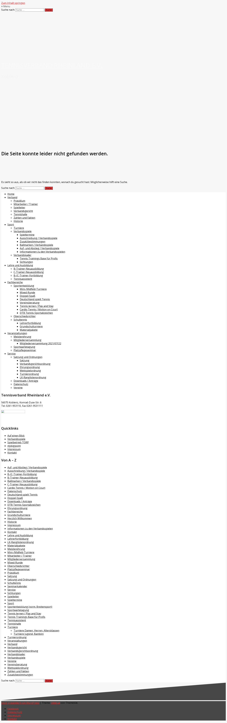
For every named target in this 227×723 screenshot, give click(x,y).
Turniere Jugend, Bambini (29, 634)
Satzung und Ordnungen (28, 357)
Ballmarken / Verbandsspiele (36, 245)
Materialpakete (29, 330)
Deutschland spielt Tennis (35, 299)
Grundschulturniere (31, 326)
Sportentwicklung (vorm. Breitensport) (29, 606)
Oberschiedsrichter (25, 316)
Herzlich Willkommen (19, 518)
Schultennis (20, 319)
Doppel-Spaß (27, 296)
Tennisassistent (23, 279)
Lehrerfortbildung (30, 323)
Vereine (18, 387)
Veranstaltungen (17, 333)
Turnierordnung (29, 374)
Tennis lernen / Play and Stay (36, 306)
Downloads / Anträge (26, 381)
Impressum (14, 449)
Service (11, 353)
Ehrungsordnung (30, 367)
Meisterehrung (22, 336)
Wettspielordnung (30, 370)
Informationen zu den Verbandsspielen (42, 251)
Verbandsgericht (23, 211)
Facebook (13, 708)
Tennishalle (20, 214)
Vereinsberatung (30, 302)
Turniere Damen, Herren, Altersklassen (36, 630)
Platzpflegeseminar (25, 350)
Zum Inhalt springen (13, 3)
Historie (18, 221)
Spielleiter (19, 207)
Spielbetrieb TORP (18, 442)
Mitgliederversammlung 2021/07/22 (40, 343)
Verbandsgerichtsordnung (35, 364)
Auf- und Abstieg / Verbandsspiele (39, 248)
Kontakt (12, 452)
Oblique (55, 702)
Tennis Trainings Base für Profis (39, 258)
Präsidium (19, 200)
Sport (10, 224)
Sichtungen (26, 262)
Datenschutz (21, 384)
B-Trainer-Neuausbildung (29, 268)
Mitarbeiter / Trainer (26, 204)
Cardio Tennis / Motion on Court (39, 309)
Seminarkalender (17, 586)
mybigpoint (14, 446)
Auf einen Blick (16, 435)
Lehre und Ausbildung (20, 265)
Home (10, 194)
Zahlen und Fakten (24, 217)
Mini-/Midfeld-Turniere (33, 289)
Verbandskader (22, 255)
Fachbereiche (15, 282)
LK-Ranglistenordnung (33, 377)
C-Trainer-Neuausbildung (29, 272)
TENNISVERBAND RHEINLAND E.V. (51, 65)
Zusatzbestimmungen (32, 241)
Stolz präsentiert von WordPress (20, 702)
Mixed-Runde (27, 292)
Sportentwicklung (24, 285)
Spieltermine (27, 234)
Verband (12, 197)
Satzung (24, 360)
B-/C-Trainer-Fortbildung (28, 275)
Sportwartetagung (24, 347)
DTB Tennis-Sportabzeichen (36, 313)
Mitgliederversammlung (27, 340)
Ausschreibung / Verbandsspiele (38, 238)
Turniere (19, 228)
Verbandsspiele (23, 231)
